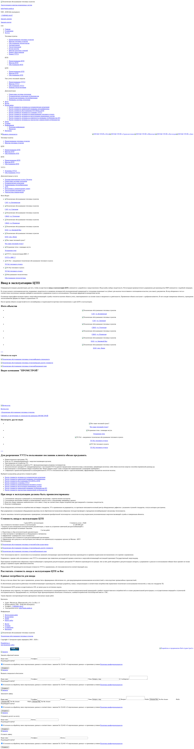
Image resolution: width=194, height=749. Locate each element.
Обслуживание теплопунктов (19, 43)
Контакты (8, 629)
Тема (90, 679)
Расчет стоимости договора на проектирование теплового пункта (31, 114)
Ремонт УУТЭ (14, 54)
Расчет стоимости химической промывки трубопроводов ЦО (26, 488)
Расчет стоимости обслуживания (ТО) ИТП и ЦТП (26, 111)
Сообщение (125, 679)
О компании (9, 627)
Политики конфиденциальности (111, 664)
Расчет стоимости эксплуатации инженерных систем (23, 486)
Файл (147, 699)
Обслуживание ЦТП (16, 75)
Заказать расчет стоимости (44, 363)
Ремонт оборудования (16, 52)
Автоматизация (14, 45)
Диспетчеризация (15, 47)
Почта (33, 720)
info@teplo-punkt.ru (7, 8)
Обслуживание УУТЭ (16, 85)
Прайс (7, 618)
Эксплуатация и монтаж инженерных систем (16, 5)
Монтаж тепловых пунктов (18, 41)
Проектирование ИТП (16, 61)
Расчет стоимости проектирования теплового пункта (23, 484)
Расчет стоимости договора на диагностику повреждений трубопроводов (34, 120)
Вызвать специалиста (9, 134)
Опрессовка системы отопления (20, 94)
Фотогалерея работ (11, 615)
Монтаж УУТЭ (14, 84)
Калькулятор (9, 617)
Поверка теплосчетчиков (17, 87)
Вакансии (12, 129)
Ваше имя (4, 659)
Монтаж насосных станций (18, 50)
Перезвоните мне (41, 366)
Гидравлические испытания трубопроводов (24, 96)
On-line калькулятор (41, 544)
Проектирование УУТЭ (17, 82)
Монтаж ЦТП (13, 73)
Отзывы (7, 625)
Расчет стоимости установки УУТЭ (17, 483)
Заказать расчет (6, 22)
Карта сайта (9, 620)
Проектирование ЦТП (16, 71)
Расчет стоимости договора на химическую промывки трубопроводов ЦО (34, 118)
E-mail (63, 679)
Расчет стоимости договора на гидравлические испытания (29, 107)
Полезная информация (16, 127)
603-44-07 (7, 15)
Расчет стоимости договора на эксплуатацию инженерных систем (32, 116)
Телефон (34, 659)
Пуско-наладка (14, 49)
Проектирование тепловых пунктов (21, 39)
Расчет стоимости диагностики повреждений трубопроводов (26, 490)
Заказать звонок (6, 19)
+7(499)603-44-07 (17, 606)
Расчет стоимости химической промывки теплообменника (29, 109)
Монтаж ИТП (13, 63)
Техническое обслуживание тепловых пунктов (17, 636)
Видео (7, 624)
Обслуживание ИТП (16, 64)
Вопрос (123, 699)
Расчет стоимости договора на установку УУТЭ (25, 112)
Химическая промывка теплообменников (23, 98)
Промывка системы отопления (19, 100)
